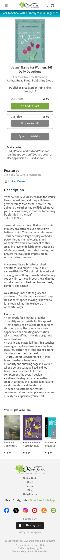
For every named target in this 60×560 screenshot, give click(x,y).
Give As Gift (32, 123)
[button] (46, 5)
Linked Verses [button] (16, 181)
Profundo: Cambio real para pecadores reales (12, 447)
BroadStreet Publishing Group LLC (34, 82)
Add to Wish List (32, 137)
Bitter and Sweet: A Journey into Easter (32, 446)
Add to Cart (31, 106)
